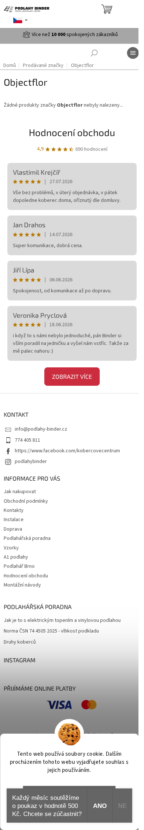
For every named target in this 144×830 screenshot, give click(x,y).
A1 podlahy (16, 557)
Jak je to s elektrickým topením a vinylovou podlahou (62, 620)
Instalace (14, 519)
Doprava (13, 529)
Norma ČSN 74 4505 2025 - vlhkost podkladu (51, 631)
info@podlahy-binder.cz (41, 429)
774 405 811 (27, 440)
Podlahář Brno (19, 566)
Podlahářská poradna (27, 538)
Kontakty (14, 510)
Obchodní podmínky (26, 501)
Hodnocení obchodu (72, 132)
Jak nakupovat (20, 491)
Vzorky (11, 548)
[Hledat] (94, 53)
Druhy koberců (20, 642)
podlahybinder (31, 461)
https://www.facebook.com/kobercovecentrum (67, 451)
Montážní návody (22, 585)
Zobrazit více (72, 376)
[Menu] (133, 53)
